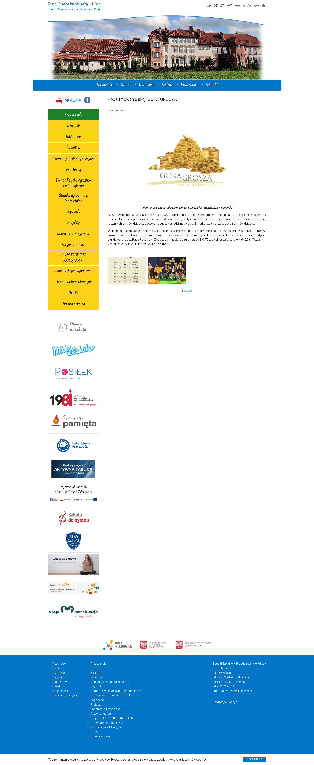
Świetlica (73, 148)
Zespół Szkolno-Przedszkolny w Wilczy (75, 6)
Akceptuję (254, 759)
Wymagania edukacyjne (73, 282)
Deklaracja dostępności (67, 695)
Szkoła (126, 85)
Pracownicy (189, 85)
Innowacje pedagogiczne (73, 271)
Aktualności (105, 85)
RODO (73, 293)
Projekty (73, 223)
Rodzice (167, 85)
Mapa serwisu (60, 691)
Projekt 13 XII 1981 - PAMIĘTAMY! (73, 258)
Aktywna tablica (73, 245)
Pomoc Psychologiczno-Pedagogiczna (73, 183)
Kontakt (212, 85)
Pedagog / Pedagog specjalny (73, 159)
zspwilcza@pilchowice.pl (237, 691)
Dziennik (73, 126)
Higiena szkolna (73, 304)
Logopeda (73, 211)
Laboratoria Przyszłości (73, 234)
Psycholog (73, 170)
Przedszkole (73, 115)
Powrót (187, 291)
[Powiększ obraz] (127, 270)
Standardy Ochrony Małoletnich (73, 198)
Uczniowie (146, 85)
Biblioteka (73, 137)
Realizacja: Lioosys (225, 702)
